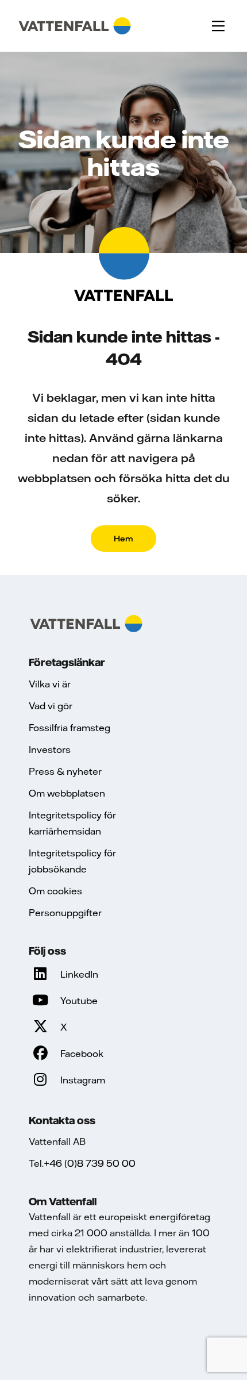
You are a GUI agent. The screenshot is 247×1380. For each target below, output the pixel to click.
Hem (123, 538)
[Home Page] (74, 25)
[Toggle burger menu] (218, 25)
